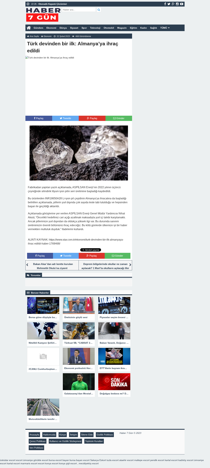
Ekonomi (51, 28)
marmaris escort (29, 463)
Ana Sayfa (34, 36)
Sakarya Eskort (98, 460)
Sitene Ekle (87, 434)
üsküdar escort (7, 460)
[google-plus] (173, 4)
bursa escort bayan (59, 460)
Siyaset (74, 28)
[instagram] (177, 4)
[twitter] (169, 4)
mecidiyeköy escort (89, 463)
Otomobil (109, 28)
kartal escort (171, 460)
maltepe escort (142, 460)
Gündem (38, 28)
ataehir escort (126, 460)
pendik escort (157, 460)
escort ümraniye (24, 460)
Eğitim (133, 28)
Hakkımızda (49, 434)
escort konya (44, 463)
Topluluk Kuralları (94, 441)
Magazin (122, 28)
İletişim (73, 434)
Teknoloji (95, 28)
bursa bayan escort (80, 460)
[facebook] (165, 4)
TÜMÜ (163, 28)
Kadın (143, 28)
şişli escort (71, 463)
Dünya (63, 28)
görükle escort (40, 460)
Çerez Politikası (38, 441)
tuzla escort (113, 460)
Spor (84, 28)
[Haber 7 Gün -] (43, 14)
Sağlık (153, 28)
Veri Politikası (36, 447)
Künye (62, 434)
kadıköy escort (185, 460)
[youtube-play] (181, 4)
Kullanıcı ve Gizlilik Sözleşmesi (65, 441)
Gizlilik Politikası (105, 434)
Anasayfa (34, 434)
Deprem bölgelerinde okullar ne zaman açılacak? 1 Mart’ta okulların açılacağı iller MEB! (105, 268)
